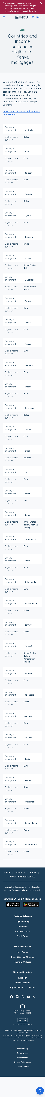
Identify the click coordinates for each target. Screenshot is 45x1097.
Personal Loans (22, 931)
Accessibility (22, 1057)
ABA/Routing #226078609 (22, 876)
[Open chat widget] (40, 1091)
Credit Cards (22, 936)
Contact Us (20, 872)
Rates (33, 872)
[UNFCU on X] (34, 996)
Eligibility (22, 977)
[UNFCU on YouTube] (28, 996)
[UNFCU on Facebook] (11, 996)
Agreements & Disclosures (22, 987)
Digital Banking (23, 921)
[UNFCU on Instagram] (23, 996)
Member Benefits (22, 982)
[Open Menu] (4, 17)
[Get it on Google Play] (31, 905)
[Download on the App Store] (14, 905)
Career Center (23, 1066)
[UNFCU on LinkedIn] (17, 996)
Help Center (22, 952)
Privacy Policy (22, 1048)
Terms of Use (22, 1053)
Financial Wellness (22, 961)
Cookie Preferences (22, 1062)
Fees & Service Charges (22, 957)
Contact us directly (21, 11)
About (7, 872)
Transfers (22, 926)
